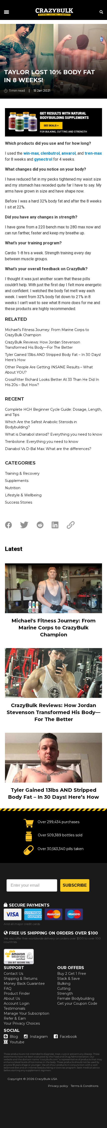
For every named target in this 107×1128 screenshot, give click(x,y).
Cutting (63, 988)
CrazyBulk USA (46, 1079)
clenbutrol (50, 153)
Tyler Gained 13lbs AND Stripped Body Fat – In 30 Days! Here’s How (53, 357)
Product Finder (17, 993)
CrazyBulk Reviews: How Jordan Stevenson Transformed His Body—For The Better (42, 345)
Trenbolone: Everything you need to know (41, 441)
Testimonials (14, 1008)
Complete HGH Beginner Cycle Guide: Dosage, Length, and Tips (53, 412)
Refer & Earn (15, 1018)
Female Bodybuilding (75, 998)
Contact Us (13, 973)
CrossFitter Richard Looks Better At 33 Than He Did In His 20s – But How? (52, 382)
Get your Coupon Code (77, 1003)
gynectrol (43, 159)
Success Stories (18, 502)
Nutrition (12, 488)
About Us (12, 998)
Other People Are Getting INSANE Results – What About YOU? (49, 370)
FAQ (7, 988)
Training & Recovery (22, 473)
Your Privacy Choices (22, 1023)
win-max (31, 153)
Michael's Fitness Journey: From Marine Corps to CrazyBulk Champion (47, 332)
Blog (14, 1036)
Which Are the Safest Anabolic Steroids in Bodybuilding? (41, 424)
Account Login (16, 1003)
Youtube (17, 1042)
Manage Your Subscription (26, 1013)
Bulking (63, 983)
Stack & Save (68, 978)
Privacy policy (58, 1086)
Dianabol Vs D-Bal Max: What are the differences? (48, 449)
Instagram (39, 1036)
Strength (65, 993)
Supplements (16, 480)
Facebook (68, 1036)
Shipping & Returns (20, 978)
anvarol (68, 153)
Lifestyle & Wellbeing (23, 495)
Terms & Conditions (84, 1086)
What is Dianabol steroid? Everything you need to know (53, 434)
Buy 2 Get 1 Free (71, 973)
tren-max (93, 153)
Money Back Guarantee (24, 983)
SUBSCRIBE (75, 885)
